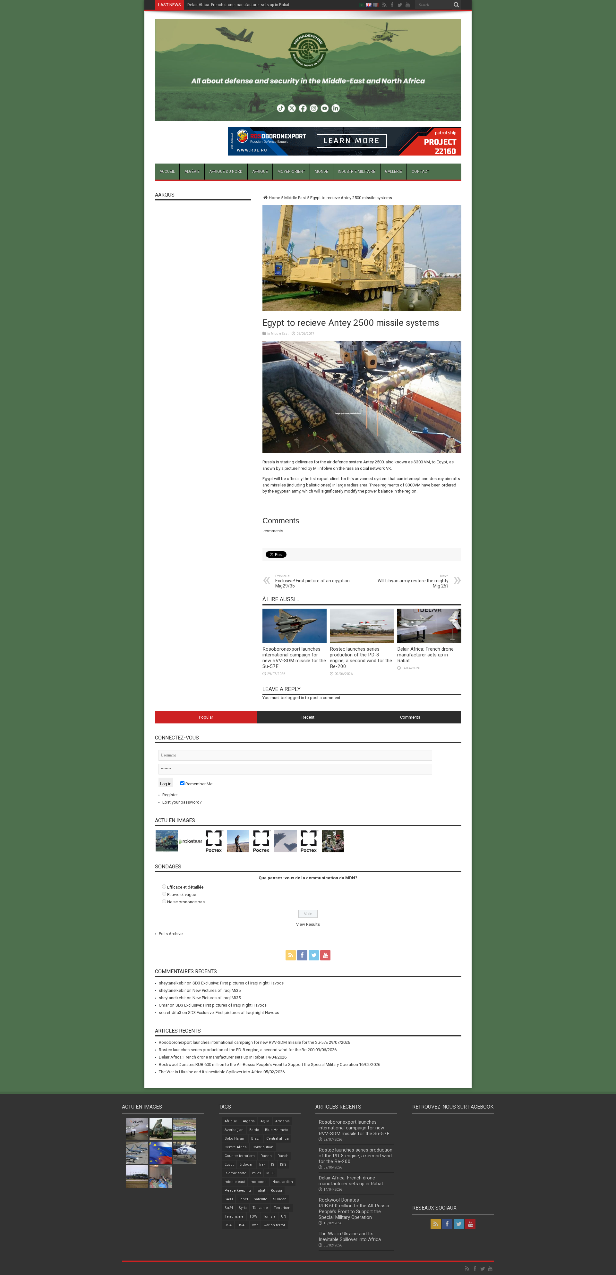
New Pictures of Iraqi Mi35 (217, 990)
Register (170, 794)
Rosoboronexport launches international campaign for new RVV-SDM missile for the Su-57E (294, 657)
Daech (266, 1156)
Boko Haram (235, 1138)
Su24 (229, 1208)
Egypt (229, 1164)
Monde (321, 171)
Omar (164, 1005)
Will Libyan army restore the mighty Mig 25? (413, 581)
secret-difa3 (170, 1012)
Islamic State (235, 1173)
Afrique (260, 171)
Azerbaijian (234, 1130)
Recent (308, 717)
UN (283, 1216)
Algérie (192, 171)
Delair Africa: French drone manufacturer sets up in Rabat (238, 5)
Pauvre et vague (181, 894)
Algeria (249, 1121)
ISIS (283, 1164)
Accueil (167, 171)
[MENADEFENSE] (308, 116)
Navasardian (282, 1182)
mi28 (256, 1173)
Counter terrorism (240, 1156)
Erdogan (246, 1164)
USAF (241, 1225)
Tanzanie (260, 1208)
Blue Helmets (276, 1130)
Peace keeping (238, 1190)
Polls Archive (171, 933)
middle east (235, 1182)
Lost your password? (182, 802)
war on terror (274, 1225)
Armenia (282, 1121)
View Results (308, 924)
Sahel (243, 1199)
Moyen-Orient (291, 171)
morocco (259, 1182)
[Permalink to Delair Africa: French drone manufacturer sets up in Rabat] (429, 641)
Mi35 (270, 1173)
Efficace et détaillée (185, 887)
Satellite (260, 1199)
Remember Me (198, 783)
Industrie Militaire (356, 171)
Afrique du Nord (226, 171)
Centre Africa (236, 1147)
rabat (261, 1190)
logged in (295, 697)
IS (272, 1164)
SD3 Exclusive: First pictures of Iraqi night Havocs (238, 983)
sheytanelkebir (172, 983)
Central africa (277, 1138)
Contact (420, 171)
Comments (410, 717)
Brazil (256, 1138)
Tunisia (269, 1216)
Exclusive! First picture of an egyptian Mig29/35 (312, 581)
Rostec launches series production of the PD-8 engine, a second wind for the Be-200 (361, 657)
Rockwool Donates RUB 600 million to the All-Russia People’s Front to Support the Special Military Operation (258, 1064)
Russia (276, 1190)
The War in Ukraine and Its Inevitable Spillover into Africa (210, 1071)
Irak (262, 1164)
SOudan (280, 1199)
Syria (243, 1208)
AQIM (265, 1121)
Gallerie (393, 171)
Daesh (283, 1156)
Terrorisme (234, 1216)
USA (228, 1225)
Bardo (254, 1130)
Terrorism (282, 1208)
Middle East (295, 197)
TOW (253, 1216)
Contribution (262, 1147)
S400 (229, 1199)
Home (274, 197)
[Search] (456, 5)
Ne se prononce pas (186, 901)
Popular (206, 717)
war (255, 1225)
